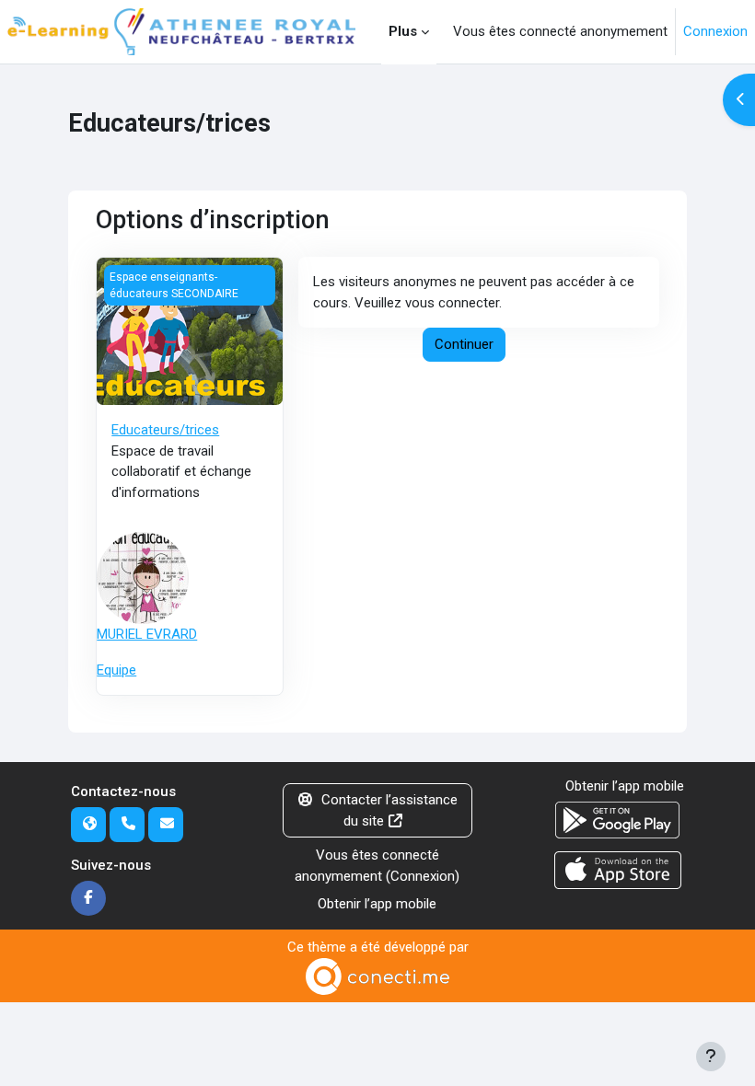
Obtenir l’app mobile (377, 903)
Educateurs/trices (165, 430)
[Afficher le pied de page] (711, 1056)
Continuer (464, 344)
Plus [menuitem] (403, 31)
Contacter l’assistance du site (389, 810)
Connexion (715, 31)
